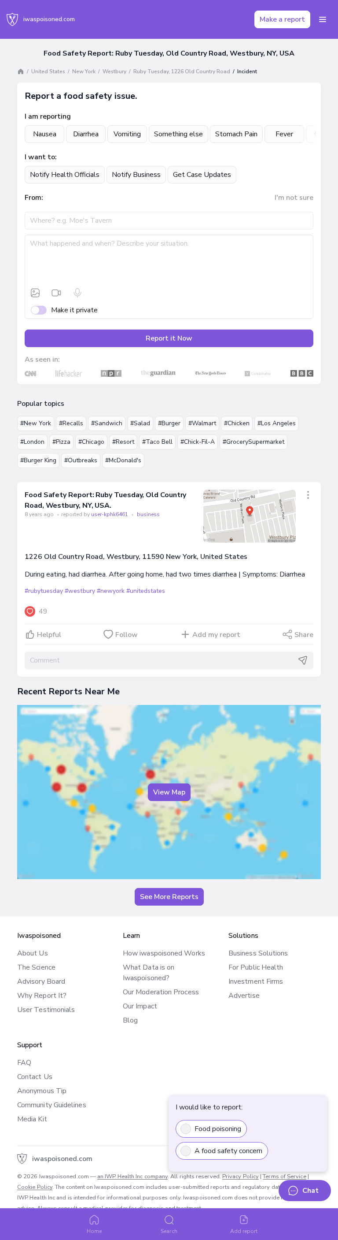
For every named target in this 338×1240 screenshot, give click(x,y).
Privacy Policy (240, 1176)
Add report (244, 1231)
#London (32, 442)
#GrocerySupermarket (253, 442)
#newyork (111, 591)
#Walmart (202, 423)
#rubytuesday (44, 591)
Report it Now (169, 338)
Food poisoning (218, 1129)
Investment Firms (255, 981)
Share (303, 635)
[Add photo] (35, 293)
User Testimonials (46, 1010)
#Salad (140, 423)
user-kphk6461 (110, 514)
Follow (126, 635)
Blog (130, 1020)
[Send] (303, 660)
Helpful (49, 635)
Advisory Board (41, 981)
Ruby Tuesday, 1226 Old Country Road (181, 71)
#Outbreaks (80, 460)
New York (84, 71)
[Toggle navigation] (322, 19)
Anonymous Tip (41, 1091)
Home (94, 1231)
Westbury (114, 71)
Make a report (282, 19)
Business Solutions (258, 953)
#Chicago (91, 442)
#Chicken (237, 423)
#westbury (80, 591)
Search (169, 1231)
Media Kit (32, 1119)
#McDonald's (123, 460)
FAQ (24, 1063)
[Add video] (56, 293)
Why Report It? (41, 995)
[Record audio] (77, 293)
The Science (36, 967)
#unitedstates (145, 591)
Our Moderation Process (161, 992)
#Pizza (61, 442)
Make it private (74, 310)
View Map (169, 792)
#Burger (169, 423)
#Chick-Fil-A (197, 442)
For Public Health (255, 967)
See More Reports (169, 897)
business (148, 514)
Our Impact (140, 1006)
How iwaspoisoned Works (164, 953)
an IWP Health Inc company (132, 1176)
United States (48, 71)
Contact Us (34, 1077)
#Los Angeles (276, 423)
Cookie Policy (34, 1187)
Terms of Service (284, 1176)
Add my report (216, 635)
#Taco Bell (157, 442)
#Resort (123, 442)
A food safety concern (228, 1151)
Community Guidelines (51, 1105)
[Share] (308, 495)
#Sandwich (106, 423)
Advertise (244, 995)
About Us (32, 953)
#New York (35, 423)
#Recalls (71, 423)
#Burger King (38, 460)
